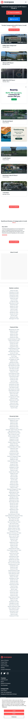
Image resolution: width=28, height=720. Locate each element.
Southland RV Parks (14, 575)
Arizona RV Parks (14, 425)
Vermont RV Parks (14, 592)
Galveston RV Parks (14, 350)
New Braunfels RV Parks (14, 365)
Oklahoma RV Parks (14, 542)
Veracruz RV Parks (14, 590)
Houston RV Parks (14, 353)
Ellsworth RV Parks (14, 295)
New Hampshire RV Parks (14, 517)
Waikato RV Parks (14, 598)
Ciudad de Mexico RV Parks (14, 447)
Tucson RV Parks (14, 401)
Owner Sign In (4, 690)
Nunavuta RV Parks (14, 537)
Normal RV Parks (14, 304)
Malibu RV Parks (14, 361)
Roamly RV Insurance (5, 683)
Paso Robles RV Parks (14, 375)
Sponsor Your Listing (14, 29)
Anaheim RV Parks (14, 331)
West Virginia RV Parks (14, 608)
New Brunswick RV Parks (14, 514)
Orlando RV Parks (14, 371)
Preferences (14, 716)
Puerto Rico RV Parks (14, 553)
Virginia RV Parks (14, 595)
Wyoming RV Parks (14, 611)
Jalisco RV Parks (14, 481)
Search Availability (15, 12)
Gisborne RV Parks (14, 465)
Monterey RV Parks (14, 362)
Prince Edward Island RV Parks (14, 550)
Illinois (14, 27)
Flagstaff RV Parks (14, 346)
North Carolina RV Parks (14, 525)
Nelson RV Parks (14, 511)
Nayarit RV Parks (14, 508)
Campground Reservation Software (9, 694)
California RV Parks (14, 437)
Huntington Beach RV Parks (14, 354)
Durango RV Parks (14, 343)
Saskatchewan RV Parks (14, 564)
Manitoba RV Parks (14, 490)
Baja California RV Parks (14, 431)
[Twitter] (5, 673)
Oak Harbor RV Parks (14, 368)
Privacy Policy (4, 662)
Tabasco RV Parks (14, 576)
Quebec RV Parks (14, 554)
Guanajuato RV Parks (14, 467)
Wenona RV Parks (14, 317)
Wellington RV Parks (14, 603)
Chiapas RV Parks (14, 443)
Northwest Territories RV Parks (14, 533)
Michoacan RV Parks (14, 498)
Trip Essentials (4, 685)
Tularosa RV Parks (14, 403)
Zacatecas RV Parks (14, 616)
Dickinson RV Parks (14, 342)
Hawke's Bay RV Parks (14, 472)
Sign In (2, 681)
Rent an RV (15, 19)
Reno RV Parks (14, 381)
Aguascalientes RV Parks (14, 418)
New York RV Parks (14, 523)
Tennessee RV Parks (14, 584)
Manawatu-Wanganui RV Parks (14, 489)
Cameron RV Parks (14, 337)
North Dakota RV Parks (14, 526)
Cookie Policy (4, 664)
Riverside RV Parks (14, 382)
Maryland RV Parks (14, 493)
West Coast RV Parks (14, 605)
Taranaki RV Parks (14, 580)
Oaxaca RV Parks (14, 539)
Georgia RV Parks (14, 464)
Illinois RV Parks (14, 476)
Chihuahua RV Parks (14, 445)
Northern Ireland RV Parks (14, 528)
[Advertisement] (14, 636)
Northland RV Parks (14, 531)
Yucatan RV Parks (14, 612)
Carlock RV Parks (14, 290)
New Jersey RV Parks (14, 519)
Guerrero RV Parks (14, 468)
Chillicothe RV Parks (14, 293)
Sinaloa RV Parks (14, 567)
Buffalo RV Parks (14, 336)
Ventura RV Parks (14, 406)
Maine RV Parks (14, 487)
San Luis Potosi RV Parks (14, 562)
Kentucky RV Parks (14, 484)
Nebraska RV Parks (14, 509)
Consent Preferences (6, 669)
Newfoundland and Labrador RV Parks (14, 515)
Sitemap (3, 667)
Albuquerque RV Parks (14, 329)
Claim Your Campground (6, 692)
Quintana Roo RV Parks (14, 559)
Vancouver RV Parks (14, 404)
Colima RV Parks (14, 450)
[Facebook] (2, 673)
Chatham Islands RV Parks (14, 442)
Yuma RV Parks (14, 407)
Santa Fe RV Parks (14, 393)
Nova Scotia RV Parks (14, 534)
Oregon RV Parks (14, 545)
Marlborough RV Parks (14, 492)
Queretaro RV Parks (14, 558)
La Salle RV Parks (14, 301)
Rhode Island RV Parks (14, 561)
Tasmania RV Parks (14, 583)
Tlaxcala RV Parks (14, 587)
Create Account (4, 679)
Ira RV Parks (14, 356)
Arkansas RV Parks (14, 426)
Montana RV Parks (14, 504)
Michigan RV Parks (14, 497)
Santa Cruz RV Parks (14, 392)
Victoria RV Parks (14, 594)
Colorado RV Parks (14, 451)
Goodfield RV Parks (14, 296)
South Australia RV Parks (14, 570)
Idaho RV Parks (14, 475)
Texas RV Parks (14, 586)
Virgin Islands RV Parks (14, 597)
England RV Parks (14, 459)
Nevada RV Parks (14, 512)
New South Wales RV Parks (14, 522)
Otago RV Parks (14, 547)
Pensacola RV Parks (14, 376)
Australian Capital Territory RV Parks (14, 429)
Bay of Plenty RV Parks (14, 434)
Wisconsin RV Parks (14, 609)
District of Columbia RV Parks (14, 456)
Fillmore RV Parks (14, 345)
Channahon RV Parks (14, 292)
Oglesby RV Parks (14, 306)
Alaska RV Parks (14, 422)
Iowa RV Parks (14, 479)
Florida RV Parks (14, 462)
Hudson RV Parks (14, 298)
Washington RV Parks (14, 601)
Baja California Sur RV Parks (14, 432)
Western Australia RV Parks (14, 606)
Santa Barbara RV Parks (14, 390)
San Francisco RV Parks (14, 389)
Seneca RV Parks (14, 311)
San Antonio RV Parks (14, 386)
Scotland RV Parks (14, 565)
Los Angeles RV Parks (14, 359)
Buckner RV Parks (14, 334)
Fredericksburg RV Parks (14, 348)
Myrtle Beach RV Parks (14, 364)
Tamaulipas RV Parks (14, 578)
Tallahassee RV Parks (14, 400)
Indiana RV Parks (14, 478)
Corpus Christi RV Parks (14, 340)
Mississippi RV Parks (14, 501)
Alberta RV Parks (14, 423)
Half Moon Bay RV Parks (14, 351)
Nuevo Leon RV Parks (14, 536)
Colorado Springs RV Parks (14, 339)
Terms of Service (5, 660)
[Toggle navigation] (25, 2)
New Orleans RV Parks (14, 367)
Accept (14, 710)
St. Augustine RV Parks (14, 397)
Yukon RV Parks (14, 614)
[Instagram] (8, 673)
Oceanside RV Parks (14, 370)
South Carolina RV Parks (14, 572)
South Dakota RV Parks (14, 573)
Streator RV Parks (14, 314)
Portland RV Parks (14, 379)
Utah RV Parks (14, 589)
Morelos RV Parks (14, 506)
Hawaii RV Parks (14, 470)
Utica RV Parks (14, 315)
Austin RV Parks (14, 332)
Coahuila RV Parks (14, 448)
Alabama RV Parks (14, 420)
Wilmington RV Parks (14, 318)
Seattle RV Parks (14, 395)
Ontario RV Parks (14, 544)
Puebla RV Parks (14, 551)
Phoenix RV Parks (14, 378)
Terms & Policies (5, 665)
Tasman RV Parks (14, 581)
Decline (14, 713)
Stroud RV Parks (14, 398)
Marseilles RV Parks (14, 303)
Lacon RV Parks (14, 300)
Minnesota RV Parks (14, 500)
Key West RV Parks (14, 357)
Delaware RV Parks (14, 454)
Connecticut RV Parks (14, 453)
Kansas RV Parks (14, 483)
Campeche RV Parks (14, 439)
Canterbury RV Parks (14, 440)
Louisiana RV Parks (14, 486)
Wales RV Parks (14, 600)
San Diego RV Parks (14, 387)
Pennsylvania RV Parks (14, 548)
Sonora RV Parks (14, 569)
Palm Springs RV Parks (14, 373)
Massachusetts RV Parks (14, 495)
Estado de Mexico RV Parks (14, 461)
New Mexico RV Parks (14, 520)
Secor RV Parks (14, 309)
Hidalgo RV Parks (14, 473)
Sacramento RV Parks (14, 384)
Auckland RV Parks (14, 428)
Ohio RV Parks (14, 540)
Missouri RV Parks (14, 503)
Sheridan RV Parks (14, 312)
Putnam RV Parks (14, 307)
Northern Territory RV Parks (14, 529)
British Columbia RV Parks (14, 436)
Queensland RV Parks (14, 556)
